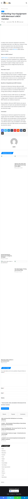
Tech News (4, 464)
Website (2, 397)
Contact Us (12, 494)
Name (2, 388)
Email (2, 393)
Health (3, 458)
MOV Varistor (5, 57)
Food (3, 456)
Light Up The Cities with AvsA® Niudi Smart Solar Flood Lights (20, 165)
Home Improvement (6, 466)
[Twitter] (5, 130)
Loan (3, 475)
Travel (3, 469)
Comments (22, 414)
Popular (13, 414)
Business (4, 450)
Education (4, 452)
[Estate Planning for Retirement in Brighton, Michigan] (7, 204)
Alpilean (2, 482)
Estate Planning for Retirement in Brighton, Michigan (6, 256)
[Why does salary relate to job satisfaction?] (7, 310)
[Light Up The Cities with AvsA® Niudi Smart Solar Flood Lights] (21, 159)
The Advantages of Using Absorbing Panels (21, 269)
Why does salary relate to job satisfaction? (7, 360)
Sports (3, 471)
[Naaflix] (7, 3)
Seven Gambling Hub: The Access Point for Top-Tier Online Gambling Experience (13, 429)
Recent (4, 414)
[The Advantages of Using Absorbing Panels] (21, 264)
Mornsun (15, 49)
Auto (3, 448)
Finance (3, 473)
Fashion (3, 454)
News (7, 8)
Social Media (4, 462)
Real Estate (4, 477)
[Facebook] (2, 130)
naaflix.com (16, 488)
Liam (4, 21)
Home (3, 8)
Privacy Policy (18, 494)
